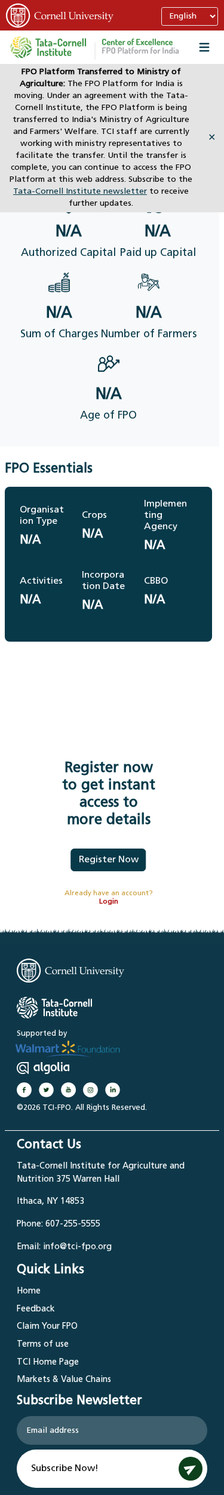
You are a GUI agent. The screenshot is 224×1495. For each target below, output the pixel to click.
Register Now (109, 860)
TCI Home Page (48, 1362)
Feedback (36, 1309)
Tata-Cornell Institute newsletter (80, 191)
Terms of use (43, 1344)
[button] (140, 47)
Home (29, 1291)
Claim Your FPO (47, 1326)
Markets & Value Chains (64, 1379)
